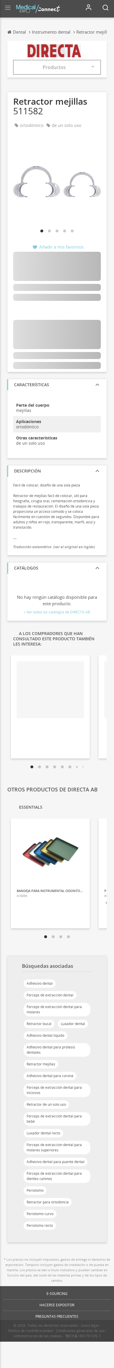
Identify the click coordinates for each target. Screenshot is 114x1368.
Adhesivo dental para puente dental (55, 1161)
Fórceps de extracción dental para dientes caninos (54, 1176)
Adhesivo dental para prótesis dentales (51, 1050)
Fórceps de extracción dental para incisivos (54, 1090)
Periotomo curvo (40, 1213)
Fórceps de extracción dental (50, 995)
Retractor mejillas (41, 1064)
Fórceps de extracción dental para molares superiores (54, 1147)
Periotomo (35, 1190)
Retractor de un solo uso (46, 1104)
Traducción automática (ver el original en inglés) (54, 546)
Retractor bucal (39, 1023)
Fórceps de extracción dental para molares (54, 1009)
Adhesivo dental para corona (50, 1075)
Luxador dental (73, 1023)
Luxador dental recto (43, 1133)
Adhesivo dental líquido (45, 1035)
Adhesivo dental (40, 983)
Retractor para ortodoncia (48, 1202)
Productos (54, 67)
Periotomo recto (40, 1225)
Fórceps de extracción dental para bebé (54, 1119)
